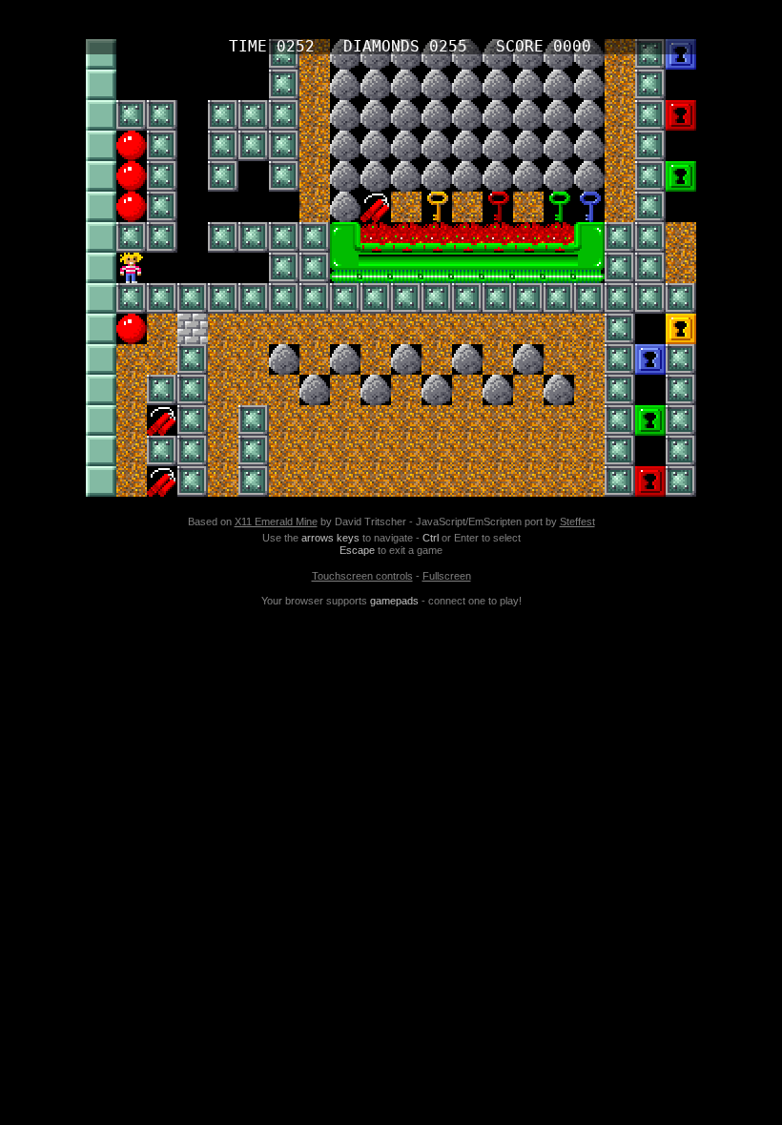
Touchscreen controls (362, 576)
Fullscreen (446, 576)
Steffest (577, 521)
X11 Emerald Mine (276, 521)
